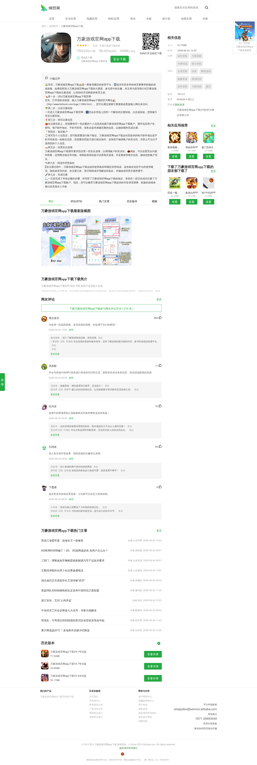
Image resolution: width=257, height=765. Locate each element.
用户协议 (143, 704)
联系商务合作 (96, 704)
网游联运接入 (96, 712)
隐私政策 (180, 104)
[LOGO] (50, 7)
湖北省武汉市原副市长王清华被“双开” (63, 580)
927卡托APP (209, 192)
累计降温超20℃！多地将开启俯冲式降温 (65, 630)
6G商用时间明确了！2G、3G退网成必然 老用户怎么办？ (74, 550)
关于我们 (93, 696)
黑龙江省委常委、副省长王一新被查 (62, 540)
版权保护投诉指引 (147, 712)
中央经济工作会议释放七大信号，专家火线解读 (69, 610)
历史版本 (132, 201)
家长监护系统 (145, 716)
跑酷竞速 (182, 79)
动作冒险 (182, 56)
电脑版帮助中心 (146, 700)
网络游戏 (206, 71)
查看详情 (153, 654)
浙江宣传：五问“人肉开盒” (56, 600)
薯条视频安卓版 (174, 147)
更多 (159, 299)
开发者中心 (95, 700)
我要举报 (143, 720)
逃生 (208, 86)
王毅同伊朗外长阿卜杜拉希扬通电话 (62, 570)
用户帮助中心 (145, 696)
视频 (154, 201)
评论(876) (76, 201)
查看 (175, 156)
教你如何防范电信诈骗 (205, 728)
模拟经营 (196, 79)
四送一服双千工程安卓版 (174, 192)
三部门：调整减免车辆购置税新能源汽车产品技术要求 (72, 560)
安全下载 (119, 59)
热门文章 (104, 201)
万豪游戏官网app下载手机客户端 (57, 696)
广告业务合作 (96, 708)
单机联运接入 (96, 716)
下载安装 (115, 45)
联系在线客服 (210, 723)
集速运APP (192, 192)
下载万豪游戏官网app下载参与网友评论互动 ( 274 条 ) (101, 308)
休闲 (194, 71)
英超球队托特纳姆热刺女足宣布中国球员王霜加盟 (70, 590)
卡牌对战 (182, 63)
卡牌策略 (196, 56)
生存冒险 (182, 71)
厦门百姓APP (208, 147)
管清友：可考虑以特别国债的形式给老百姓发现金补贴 (72, 620)
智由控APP (192, 147)
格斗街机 (196, 63)
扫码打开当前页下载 (151, 53)
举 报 (2, 382)
